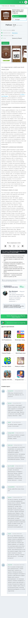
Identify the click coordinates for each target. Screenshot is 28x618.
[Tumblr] (18, 246)
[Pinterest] (22, 246)
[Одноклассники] (14, 246)
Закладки (17, 19)
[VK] (9, 246)
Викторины (15, 32)
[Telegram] (5, 246)
